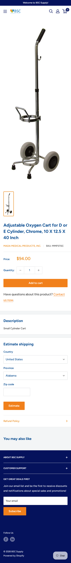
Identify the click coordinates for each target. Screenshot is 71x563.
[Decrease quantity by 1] (20, 270)
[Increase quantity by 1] (38, 270)
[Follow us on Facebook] (5, 539)
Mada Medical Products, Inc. (22, 245)
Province (8, 368)
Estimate (14, 405)
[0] (65, 11)
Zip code (8, 384)
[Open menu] (5, 11)
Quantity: (8, 270)
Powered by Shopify (13, 555)
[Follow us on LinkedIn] (12, 539)
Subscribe (15, 511)
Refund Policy (11, 421)
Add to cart (36, 283)
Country (8, 351)
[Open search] (51, 11)
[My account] (57, 11)
